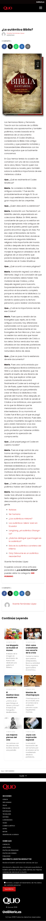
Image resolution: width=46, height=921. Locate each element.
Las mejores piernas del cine (11, 737)
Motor (5, 831)
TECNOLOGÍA (7, 814)
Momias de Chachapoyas (32, 693)
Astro (5, 828)
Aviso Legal (7, 847)
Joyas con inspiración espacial (31, 737)
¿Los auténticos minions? (20, 518)
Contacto (6, 844)
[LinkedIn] (21, 46)
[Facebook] (4, 46)
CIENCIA (5, 799)
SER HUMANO (7, 802)
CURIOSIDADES (7, 820)
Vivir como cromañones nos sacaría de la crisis (32, 649)
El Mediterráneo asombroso (12, 695)
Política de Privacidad (11, 850)
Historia (6, 817)
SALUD (5, 805)
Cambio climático (9, 826)
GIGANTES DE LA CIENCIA (11, 834)
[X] (10, 46)
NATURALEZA (7, 811)
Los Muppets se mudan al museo (12, 648)
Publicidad (6, 856)
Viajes (5, 823)
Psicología (6, 808)
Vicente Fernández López (15, 33)
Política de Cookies (9, 853)
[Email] (27, 46)
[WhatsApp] (16, 46)
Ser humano (14, 514)
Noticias (12, 509)
